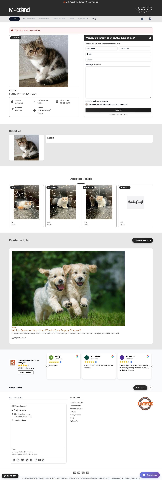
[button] (151, 366)
